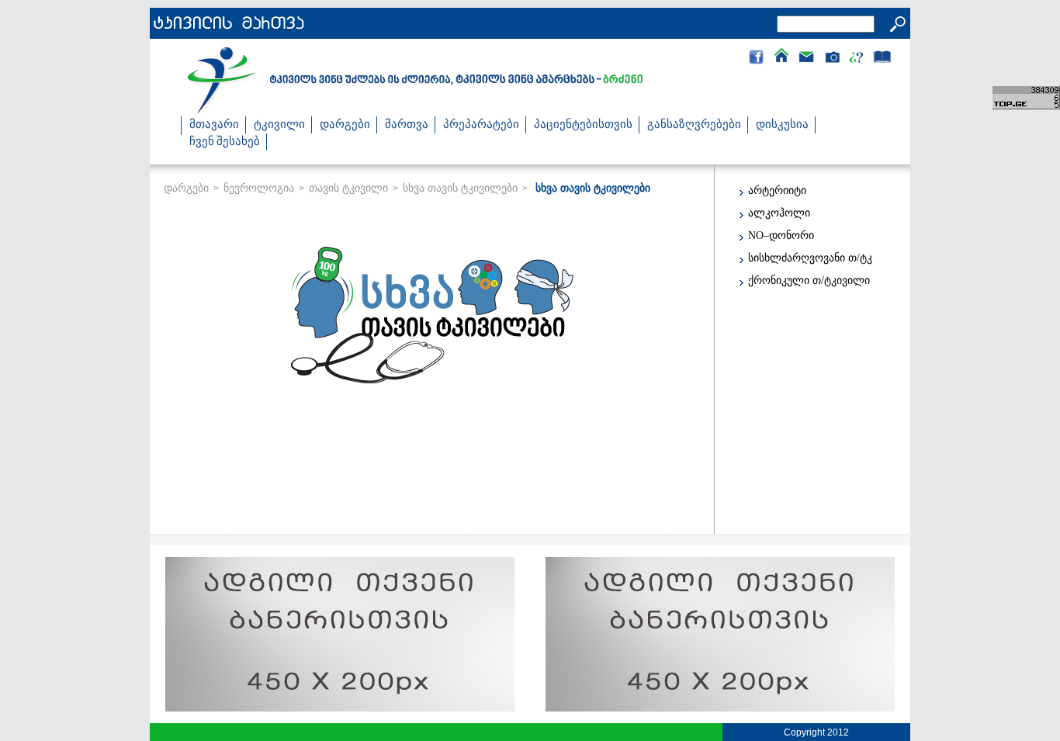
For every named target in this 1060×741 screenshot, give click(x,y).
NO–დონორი (781, 235)
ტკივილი (279, 125)
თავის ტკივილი (348, 188)
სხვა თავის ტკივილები (460, 188)
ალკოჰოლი (779, 213)
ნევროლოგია (258, 188)
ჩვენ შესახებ (224, 142)
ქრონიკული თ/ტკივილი (809, 280)
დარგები (345, 125)
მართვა (406, 125)
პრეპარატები (481, 125)
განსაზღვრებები (694, 125)
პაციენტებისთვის (583, 125)
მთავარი (214, 125)
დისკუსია (782, 125)
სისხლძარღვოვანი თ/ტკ (810, 258)
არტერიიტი (777, 190)
